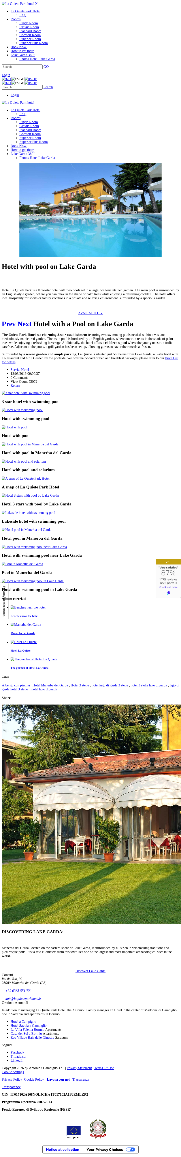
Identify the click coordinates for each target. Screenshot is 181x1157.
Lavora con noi (58, 1079)
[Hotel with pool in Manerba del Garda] (30, 444)
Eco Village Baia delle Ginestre (32, 1037)
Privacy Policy (12, 1079)
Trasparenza (80, 1079)
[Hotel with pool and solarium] (24, 461)
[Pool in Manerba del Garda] (22, 564)
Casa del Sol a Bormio (26, 1033)
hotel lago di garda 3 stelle (110, 685)
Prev (9, 324)
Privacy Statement (79, 1068)
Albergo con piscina (16, 685)
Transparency (11, 1087)
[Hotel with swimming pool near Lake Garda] (34, 547)
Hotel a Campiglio (23, 1021)
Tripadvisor (18, 1056)
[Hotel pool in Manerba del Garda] (26, 529)
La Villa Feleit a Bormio (27, 1029)
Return (15, 385)
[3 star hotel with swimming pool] (26, 393)
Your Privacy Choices (105, 1149)
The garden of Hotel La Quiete (30, 667)
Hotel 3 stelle (80, 685)
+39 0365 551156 (16, 991)
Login (6, 75)
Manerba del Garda (23, 633)
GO (46, 66)
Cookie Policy (34, 1079)
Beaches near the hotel (24, 616)
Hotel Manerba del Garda (50, 685)
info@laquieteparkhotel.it (21, 999)
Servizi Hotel (20, 369)
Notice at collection (62, 1149)
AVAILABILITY (90, 313)
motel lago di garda (43, 689)
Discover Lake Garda (90, 971)
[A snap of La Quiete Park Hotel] (25, 478)
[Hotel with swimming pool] (22, 410)
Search (48, 87)
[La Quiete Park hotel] (18, 4)
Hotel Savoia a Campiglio (29, 1025)
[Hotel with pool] (14, 427)
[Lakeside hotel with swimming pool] (28, 512)
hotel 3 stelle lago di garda (149, 685)
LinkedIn (17, 1060)
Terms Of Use (104, 1068)
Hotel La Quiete (20, 650)
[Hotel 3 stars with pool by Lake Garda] (30, 495)
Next (24, 324)
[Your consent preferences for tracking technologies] (4, 601)
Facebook (17, 1052)
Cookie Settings (13, 1072)
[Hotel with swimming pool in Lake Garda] (33, 581)
